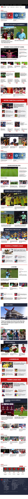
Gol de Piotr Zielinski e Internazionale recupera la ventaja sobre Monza (10, 129)
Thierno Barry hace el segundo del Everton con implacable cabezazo (22, 395)
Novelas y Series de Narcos (15, 487)
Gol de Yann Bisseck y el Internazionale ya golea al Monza (24, 129)
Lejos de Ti (13, 481)
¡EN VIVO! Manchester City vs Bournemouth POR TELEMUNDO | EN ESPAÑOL (6, 20)
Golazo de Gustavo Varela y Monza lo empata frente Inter (3, 129)
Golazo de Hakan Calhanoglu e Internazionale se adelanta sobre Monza (23, 123)
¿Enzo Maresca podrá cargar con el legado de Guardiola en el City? (9, 261)
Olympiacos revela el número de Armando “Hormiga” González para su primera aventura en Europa (19, 95)
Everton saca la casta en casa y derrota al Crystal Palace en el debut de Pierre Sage (9, 391)
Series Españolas (13, 488)
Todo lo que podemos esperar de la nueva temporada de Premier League (9, 257)
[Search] (26, 5)
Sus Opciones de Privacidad (8, 481)
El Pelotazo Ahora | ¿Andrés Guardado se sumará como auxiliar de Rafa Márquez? (23, 442)
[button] (9, 53)
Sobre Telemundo (5, 484)
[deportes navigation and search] (26, 7)
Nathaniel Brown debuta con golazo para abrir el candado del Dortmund (22, 112)
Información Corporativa (6, 486)
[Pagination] (3, 448)
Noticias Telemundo (14, 482)
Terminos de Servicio (6, 483)
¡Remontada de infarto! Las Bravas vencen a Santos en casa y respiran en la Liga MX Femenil (9, 74)
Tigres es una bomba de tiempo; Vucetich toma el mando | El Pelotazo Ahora (23, 430)
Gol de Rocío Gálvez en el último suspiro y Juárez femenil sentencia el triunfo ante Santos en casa (23, 74)
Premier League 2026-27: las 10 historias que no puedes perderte (20, 250)
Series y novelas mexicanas (15, 486)
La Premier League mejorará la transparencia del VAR (21, 261)
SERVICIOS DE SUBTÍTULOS (6, 488)
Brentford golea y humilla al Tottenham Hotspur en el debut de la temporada (19, 384)
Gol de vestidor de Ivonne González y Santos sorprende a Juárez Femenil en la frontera (23, 80)
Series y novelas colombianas (15, 485)
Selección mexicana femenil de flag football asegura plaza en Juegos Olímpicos (22, 298)
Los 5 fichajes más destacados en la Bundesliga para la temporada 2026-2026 (22, 374)
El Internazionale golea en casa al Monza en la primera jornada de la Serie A (9, 123)
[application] (9, 53)
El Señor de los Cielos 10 (14, 480)
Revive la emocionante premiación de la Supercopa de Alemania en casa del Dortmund (9, 112)
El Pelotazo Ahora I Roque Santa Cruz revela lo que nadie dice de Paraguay (14, 442)
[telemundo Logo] (1, 480)
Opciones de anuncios (6, 479)
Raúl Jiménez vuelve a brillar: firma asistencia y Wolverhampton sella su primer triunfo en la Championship (8, 298)
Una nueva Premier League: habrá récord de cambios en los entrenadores (22, 257)
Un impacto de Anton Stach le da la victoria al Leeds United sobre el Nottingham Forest (22, 391)
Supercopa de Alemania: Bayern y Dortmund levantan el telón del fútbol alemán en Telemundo (9, 370)
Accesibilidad (5, 485)
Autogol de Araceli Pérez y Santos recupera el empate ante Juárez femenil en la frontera (3, 80)
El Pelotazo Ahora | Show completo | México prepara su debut (5, 442)
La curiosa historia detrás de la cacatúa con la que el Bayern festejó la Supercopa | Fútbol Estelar (22, 116)
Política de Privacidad (6, 480)
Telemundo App (13, 489)
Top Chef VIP (13, 479)
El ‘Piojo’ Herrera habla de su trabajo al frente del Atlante (13, 429)
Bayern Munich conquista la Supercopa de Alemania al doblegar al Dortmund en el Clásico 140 (19, 106)
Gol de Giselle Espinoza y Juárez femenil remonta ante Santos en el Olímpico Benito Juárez (10, 80)
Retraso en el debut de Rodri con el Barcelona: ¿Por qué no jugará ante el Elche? (22, 295)
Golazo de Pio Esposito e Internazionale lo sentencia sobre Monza (17, 129)
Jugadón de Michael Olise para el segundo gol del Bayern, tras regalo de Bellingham (9, 116)
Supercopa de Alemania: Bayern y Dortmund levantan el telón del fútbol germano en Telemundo (22, 370)
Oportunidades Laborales (6, 489)
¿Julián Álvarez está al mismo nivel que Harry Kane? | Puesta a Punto (9, 374)
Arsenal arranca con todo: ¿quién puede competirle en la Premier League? (5, 455)
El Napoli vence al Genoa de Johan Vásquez (8, 294)
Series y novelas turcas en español (15, 484)
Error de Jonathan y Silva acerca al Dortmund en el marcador (20, 364)
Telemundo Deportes (14, 483)
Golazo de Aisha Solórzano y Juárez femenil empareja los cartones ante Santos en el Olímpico (17, 80)
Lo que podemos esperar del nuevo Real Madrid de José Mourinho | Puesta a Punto (13, 455)
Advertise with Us (6, 487)
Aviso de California (6, 482)
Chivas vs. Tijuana (3, 167)
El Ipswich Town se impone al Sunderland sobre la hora (8, 394)
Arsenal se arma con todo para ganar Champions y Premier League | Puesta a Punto (22, 455)
